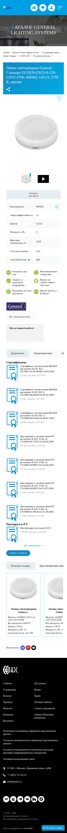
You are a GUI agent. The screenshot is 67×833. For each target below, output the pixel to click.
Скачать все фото (33, 194)
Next (50, 134)
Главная (6, 52)
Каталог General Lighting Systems (26, 52)
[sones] (7, 7)
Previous (13, 134)
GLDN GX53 (25, 56)
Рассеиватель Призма (42, 56)
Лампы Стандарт (10, 56)
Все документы (32, 545)
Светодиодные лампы (51, 52)
